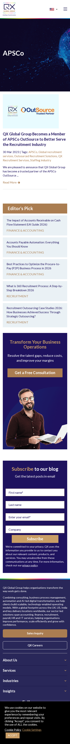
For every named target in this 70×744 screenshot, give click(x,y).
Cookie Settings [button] (31, 729)
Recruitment (17, 296)
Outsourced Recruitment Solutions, (36, 156)
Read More (10, 182)
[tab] (35, 660)
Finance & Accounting (25, 230)
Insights (9, 691)
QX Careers (35, 645)
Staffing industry (40, 160)
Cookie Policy (13, 729)
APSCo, (33, 152)
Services (9, 670)
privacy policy (30, 565)
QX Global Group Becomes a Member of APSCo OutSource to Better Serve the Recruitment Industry (34, 139)
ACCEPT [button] (12, 735)
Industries (10, 681)
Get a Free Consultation (35, 372)
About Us (10, 660)
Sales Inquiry (35, 633)
